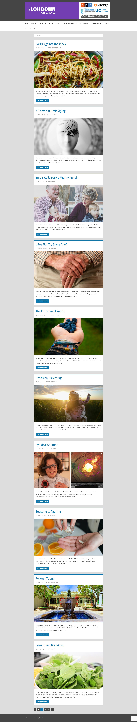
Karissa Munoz (52, 448)
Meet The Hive (42, 23)
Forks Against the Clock (51, 44)
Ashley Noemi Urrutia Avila (55, 48)
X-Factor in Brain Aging (51, 111)
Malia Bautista (52, 114)
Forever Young (45, 578)
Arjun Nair (53, 248)
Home (26, 23)
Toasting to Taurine (48, 511)
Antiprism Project (84, 23)
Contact (107, 23)
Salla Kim (52, 515)
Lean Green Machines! (50, 645)
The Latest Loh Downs (54, 23)
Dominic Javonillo (52, 382)
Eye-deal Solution (47, 445)
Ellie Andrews (55, 315)
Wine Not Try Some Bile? (51, 244)
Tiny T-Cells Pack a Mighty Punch (57, 178)
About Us (33, 23)
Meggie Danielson (52, 181)
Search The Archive (97, 23)
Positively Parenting (49, 378)
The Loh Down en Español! (70, 23)
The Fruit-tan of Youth (50, 311)
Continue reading (42, 100)
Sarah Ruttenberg (53, 582)
